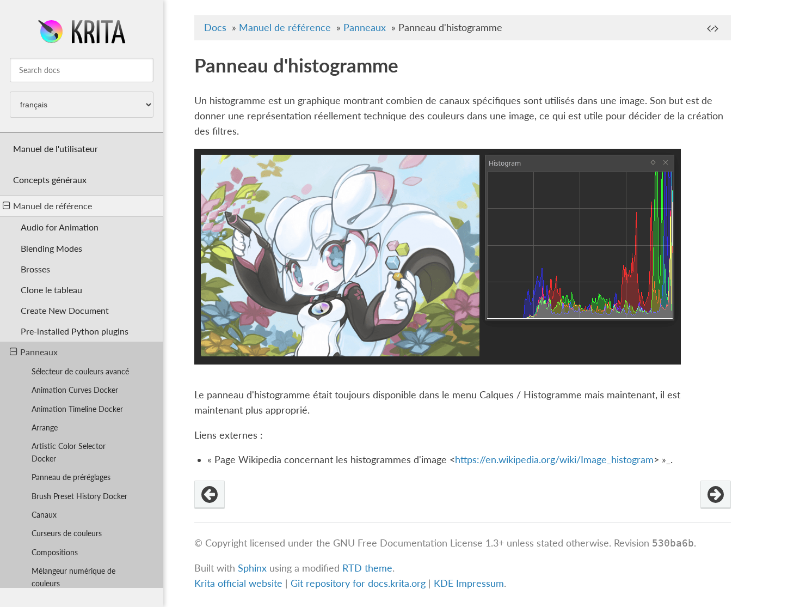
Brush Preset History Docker (79, 496)
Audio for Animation (60, 227)
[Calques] (715, 495)
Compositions (55, 552)
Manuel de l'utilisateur (55, 148)
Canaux (44, 514)
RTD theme (367, 568)
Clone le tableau (51, 289)
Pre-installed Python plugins (74, 331)
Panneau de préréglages (71, 477)
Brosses (35, 269)
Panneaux (39, 352)
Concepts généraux (50, 179)
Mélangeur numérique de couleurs (73, 577)
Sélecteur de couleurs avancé (80, 371)
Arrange (45, 427)
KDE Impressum (469, 583)
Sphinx (252, 568)
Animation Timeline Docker (77, 409)
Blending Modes (51, 248)
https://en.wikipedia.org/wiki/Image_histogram (554, 459)
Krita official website (238, 583)
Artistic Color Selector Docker (69, 452)
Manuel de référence (52, 206)
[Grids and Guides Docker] (209, 495)
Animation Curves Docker (75, 389)
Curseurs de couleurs (67, 533)
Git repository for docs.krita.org (359, 583)
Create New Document (65, 310)
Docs (215, 27)
